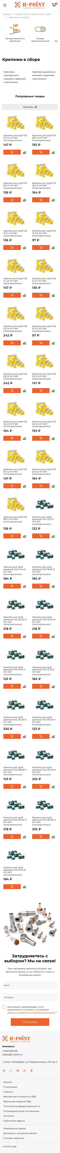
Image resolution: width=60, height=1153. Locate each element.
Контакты (8, 1116)
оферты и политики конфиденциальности (31, 1012)
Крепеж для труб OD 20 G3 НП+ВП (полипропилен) (44, 472)
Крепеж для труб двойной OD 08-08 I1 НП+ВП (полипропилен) (15, 771)
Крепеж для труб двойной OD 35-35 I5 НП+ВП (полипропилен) (14, 721)
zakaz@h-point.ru (12, 1054)
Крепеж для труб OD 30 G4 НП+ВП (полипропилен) (44, 424)
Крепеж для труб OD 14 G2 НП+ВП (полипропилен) (15, 281)
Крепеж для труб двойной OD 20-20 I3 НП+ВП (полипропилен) (44, 621)
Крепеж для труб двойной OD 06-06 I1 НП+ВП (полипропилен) (43, 721)
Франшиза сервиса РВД (17, 1101)
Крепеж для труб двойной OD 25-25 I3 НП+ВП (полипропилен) (14, 821)
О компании (10, 1087)
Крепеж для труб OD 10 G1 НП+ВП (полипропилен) (15, 233)
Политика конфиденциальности (21, 1106)
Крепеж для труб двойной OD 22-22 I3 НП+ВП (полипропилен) (14, 621)
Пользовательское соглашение (21, 1111)
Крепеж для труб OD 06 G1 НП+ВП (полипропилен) (15, 185)
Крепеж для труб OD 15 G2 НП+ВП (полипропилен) (44, 376)
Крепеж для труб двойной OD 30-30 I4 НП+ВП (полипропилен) (44, 771)
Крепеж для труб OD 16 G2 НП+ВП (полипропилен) (15, 138)
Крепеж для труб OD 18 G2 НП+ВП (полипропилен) (15, 472)
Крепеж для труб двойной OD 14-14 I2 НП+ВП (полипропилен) (14, 571)
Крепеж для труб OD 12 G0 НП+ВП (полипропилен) (44, 233)
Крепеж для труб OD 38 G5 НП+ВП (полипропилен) (15, 376)
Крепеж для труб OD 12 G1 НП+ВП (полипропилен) (44, 281)
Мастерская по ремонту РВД (19, 1096)
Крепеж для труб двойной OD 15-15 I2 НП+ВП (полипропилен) (43, 671)
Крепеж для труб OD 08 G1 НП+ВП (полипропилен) (15, 519)
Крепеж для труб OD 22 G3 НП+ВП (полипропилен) (44, 185)
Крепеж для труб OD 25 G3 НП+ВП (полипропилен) (15, 424)
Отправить (30, 1022)
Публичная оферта (14, 1120)
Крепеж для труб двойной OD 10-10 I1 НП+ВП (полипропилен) (14, 671)
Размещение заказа (14, 1128)
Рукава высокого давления (15, 39)
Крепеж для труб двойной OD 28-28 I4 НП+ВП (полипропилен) (44, 821)
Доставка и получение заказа (20, 1133)
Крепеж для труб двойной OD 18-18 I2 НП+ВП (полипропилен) (43, 571)
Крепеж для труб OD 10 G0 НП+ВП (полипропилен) (44, 328)
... (4, 17)
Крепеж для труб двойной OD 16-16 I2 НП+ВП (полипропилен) (14, 871)
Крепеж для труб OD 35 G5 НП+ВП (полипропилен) (15, 328)
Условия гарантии (13, 1138)
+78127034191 (9, 1050)
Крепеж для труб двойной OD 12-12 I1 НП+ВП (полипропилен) (43, 521)
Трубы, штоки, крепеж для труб (32, 14)
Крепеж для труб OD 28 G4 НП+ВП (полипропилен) (44, 138)
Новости (8, 1091)
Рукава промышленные (40, 39)
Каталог (7, 1082)
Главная (6, 14)
